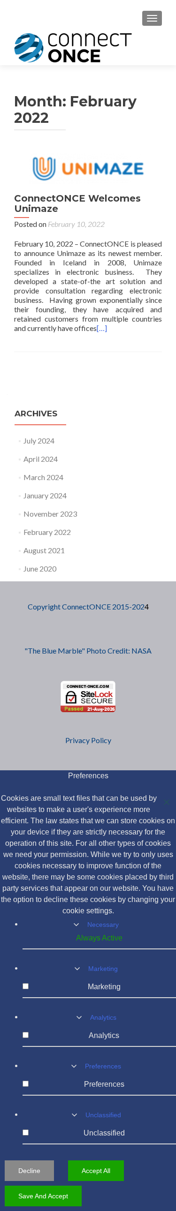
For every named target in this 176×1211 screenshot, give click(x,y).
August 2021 (44, 550)
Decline (29, 1170)
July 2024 (38, 440)
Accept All (96, 1170)
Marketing (103, 968)
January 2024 (45, 495)
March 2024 (43, 477)
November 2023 (50, 513)
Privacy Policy (88, 740)
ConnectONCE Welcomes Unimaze (77, 203)
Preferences (103, 1066)
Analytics (103, 1017)
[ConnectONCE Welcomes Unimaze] (88, 167)
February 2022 (47, 531)
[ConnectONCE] (73, 47)
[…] (102, 327)
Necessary (103, 924)
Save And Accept (43, 1196)
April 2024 (40, 458)
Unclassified (103, 1115)
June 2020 (39, 568)
